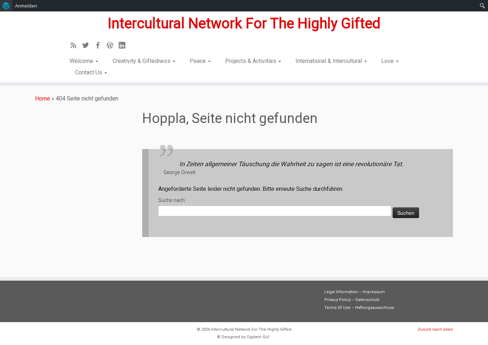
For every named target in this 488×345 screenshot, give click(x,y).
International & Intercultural (329, 61)
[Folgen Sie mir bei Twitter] (88, 46)
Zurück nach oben (435, 329)
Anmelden (26, 6)
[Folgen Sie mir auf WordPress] (112, 46)
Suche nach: (172, 200)
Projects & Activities (251, 61)
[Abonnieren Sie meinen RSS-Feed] (76, 46)
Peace (198, 61)
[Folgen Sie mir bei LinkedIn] (124, 46)
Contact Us (89, 72)
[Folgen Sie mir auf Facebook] (100, 46)
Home (42, 98)
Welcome (82, 61)
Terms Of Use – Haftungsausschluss (359, 307)
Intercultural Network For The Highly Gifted (244, 23)
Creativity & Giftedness (142, 61)
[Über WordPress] (6, 5)
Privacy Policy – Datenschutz (351, 299)
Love (388, 61)
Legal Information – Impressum (354, 292)
